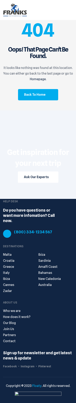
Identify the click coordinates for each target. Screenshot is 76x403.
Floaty (37, 386)
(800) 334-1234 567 (33, 232)
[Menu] (71, 9)
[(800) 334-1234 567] (7, 234)
